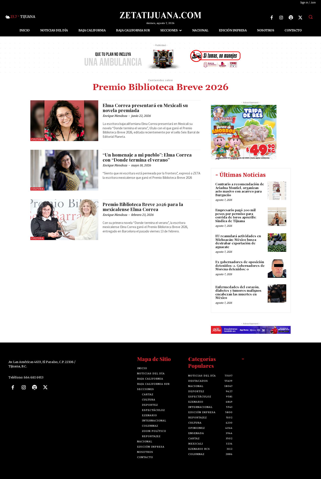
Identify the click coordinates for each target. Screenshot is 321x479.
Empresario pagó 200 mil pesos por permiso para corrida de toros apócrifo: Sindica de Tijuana (235, 215)
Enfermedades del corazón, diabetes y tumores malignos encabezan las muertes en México (238, 292)
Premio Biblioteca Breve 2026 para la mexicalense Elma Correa (143, 206)
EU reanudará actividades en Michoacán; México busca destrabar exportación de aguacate (238, 241)
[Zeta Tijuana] (160, 15)
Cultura (37, 139)
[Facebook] (271, 17)
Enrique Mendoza (115, 116)
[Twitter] (300, 17)
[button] (310, 17)
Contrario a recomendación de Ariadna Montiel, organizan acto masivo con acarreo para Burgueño (239, 189)
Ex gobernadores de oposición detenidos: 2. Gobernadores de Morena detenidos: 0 (240, 265)
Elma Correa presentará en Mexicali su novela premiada (145, 107)
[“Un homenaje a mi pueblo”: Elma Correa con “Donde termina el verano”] (64, 170)
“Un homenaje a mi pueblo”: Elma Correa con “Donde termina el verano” (147, 157)
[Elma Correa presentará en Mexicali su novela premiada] (64, 120)
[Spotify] (291, 17)
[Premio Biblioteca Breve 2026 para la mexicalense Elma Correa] (64, 219)
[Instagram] (281, 17)
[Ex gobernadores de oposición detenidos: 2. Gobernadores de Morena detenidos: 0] (277, 268)
